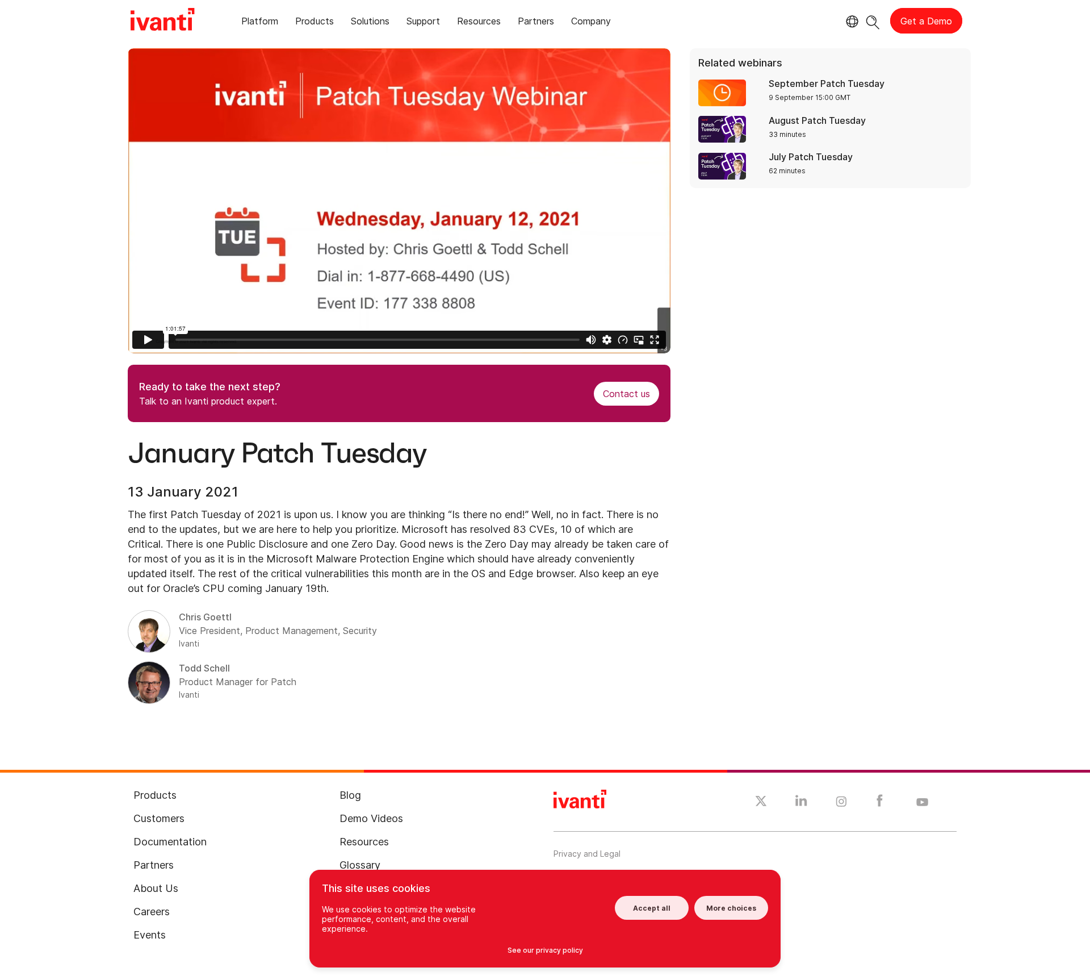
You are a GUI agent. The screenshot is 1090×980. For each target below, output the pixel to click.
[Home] (162, 21)
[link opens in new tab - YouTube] (922, 802)
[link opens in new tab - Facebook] (879, 803)
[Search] (872, 20)
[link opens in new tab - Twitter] (761, 802)
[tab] (260, 23)
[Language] (850, 21)
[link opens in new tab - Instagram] (841, 803)
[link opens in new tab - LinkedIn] (801, 803)
